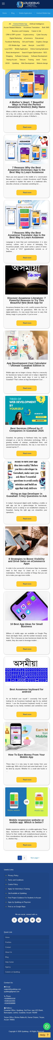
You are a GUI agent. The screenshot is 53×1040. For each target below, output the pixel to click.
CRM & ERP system (13, 35)
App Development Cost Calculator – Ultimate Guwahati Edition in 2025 (26, 365)
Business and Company (20, 31)
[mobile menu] (3, 4)
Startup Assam (11, 60)
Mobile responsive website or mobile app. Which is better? (26, 821)
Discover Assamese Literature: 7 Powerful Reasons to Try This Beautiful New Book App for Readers (26, 301)
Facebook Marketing (12, 42)
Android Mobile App (43, 13)
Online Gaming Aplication (39, 49)
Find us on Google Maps (17, 907)
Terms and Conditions (16, 880)
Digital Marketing (16, 38)
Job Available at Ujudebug (17, 893)
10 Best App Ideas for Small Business (26, 625)
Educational (39, 38)
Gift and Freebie (28, 42)
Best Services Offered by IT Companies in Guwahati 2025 (26, 429)
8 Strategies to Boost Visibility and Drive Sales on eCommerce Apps (26, 561)
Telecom (22, 60)
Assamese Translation (32, 27)
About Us (8, 952)
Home (4, 13)
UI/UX (7, 63)
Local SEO (40, 45)
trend (38, 60)
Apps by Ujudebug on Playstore (19, 902)
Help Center (9, 962)
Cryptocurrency (28, 35)
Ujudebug (15, 63)
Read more (27, 127)
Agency (8, 967)
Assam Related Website (12, 27)
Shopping (9, 56)
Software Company (22, 56)
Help (42, 1035)
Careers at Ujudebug (12, 972)
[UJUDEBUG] (27, 4)
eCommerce (28, 38)
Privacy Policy (13, 875)
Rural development (12, 52)
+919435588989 (9, 1003)
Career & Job (36, 31)
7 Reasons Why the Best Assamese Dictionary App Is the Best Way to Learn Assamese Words (26, 171)
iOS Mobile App (14, 45)
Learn (24, 45)
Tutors (44, 60)
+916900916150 (9, 999)
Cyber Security (41, 35)
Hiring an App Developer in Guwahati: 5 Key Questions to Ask (26, 494)
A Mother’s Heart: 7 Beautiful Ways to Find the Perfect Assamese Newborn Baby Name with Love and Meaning (26, 106)
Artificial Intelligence (37, 24)
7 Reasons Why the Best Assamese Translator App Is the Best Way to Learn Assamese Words (26, 236)
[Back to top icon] (35, 1035)
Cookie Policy (13, 884)
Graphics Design (42, 42)
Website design (42, 63)
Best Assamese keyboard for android (26, 690)
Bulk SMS (45, 27)
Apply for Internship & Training (19, 889)
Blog (12, 13)
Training (31, 60)
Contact (8, 947)
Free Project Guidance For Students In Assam (24, 898)
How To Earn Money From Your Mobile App (26, 755)
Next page (34, 858)
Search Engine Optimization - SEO (34, 52)
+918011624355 (9, 1001)
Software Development (39, 56)
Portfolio (8, 942)
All (10, 24)
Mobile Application (25, 13)
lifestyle (31, 45)
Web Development (27, 63)
